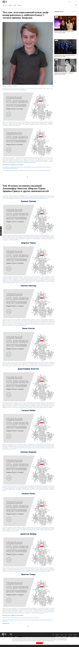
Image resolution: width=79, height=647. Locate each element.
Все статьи (73, 11)
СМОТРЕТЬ (10, 5)
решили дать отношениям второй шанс (39, 198)
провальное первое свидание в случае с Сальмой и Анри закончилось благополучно (33, 447)
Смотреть (57, 634)
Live (53, 634)
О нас (66, 634)
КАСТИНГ (19, 5)
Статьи (61, 634)
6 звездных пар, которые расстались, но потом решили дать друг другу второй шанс (21, 617)
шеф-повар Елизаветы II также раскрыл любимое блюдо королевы (21, 162)
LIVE (6, 5)
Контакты (70, 634)
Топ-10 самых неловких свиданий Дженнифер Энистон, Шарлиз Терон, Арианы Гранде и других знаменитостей (27, 170)
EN (70, 1)
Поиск (75, 634)
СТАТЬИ (15, 5)
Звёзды (4, 86)
